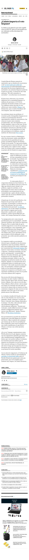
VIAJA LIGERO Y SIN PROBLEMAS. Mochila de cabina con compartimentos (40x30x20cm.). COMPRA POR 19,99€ (20, 536)
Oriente (20, 16)
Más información (4, 396)
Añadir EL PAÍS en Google (8, 51)
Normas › (26, 384)
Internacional (7, 13)
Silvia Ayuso (14, 42)
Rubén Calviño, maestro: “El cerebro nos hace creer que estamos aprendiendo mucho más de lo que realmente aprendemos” (13, 449)
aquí (20, 399)
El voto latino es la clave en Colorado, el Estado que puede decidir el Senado (5, 168)
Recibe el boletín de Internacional (10, 378)
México (9, 16)
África (26, 16)
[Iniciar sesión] (26, 8)
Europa (3, 16)
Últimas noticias (5, 445)
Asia (23, 16)
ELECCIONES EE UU (5, 19)
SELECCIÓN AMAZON (14, 501)
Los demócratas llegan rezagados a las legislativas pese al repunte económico (5, 159)
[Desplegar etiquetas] (27, 391)
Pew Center (19, 133)
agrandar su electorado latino (10, 356)
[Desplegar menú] (2, 8)
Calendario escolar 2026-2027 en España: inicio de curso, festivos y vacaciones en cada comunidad (14, 459)
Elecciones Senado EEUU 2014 (7, 391)
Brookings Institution (14, 313)
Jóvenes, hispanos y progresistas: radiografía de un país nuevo (5, 176)
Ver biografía (10, 373)
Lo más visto (4, 469)
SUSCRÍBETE (22, 8)
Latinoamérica (15, 16)
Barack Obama (18, 391)
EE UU (6, 16)
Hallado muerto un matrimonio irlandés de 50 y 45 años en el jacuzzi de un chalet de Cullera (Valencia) (14, 482)
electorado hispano (19, 248)
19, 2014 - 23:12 (17, 44)
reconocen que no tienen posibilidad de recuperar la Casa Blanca (18, 172)
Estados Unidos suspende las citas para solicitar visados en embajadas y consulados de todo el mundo (14, 488)
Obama (19, 107)
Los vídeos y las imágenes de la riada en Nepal (11, 484)
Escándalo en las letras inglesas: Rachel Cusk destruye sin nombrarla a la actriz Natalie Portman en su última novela (14, 478)
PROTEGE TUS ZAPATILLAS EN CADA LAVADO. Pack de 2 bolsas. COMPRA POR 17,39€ (19, 543)
